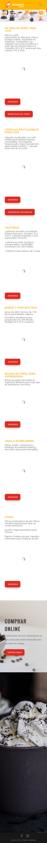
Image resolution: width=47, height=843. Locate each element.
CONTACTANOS (15, 652)
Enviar (36, 745)
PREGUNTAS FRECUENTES (20, 212)
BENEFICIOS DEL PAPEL (19, 114)
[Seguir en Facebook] (8, 816)
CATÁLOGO (13, 101)
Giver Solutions (29, 840)
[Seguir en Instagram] (15, 816)
